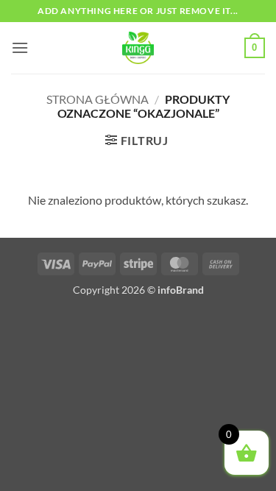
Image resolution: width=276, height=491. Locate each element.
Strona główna (97, 99)
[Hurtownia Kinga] (138, 48)
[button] (20, 47)
